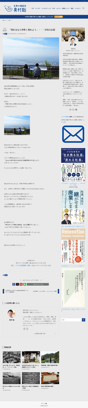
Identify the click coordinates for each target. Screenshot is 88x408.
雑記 (6, 33)
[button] (13, 284)
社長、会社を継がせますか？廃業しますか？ (73, 226)
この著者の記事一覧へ (40, 333)
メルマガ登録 (58, 16)
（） (23, 265)
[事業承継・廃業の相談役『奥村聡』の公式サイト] (15, 8)
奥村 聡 (11, 320)
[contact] (84, 1)
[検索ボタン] (83, 8)
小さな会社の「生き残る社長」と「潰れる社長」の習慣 (73, 184)
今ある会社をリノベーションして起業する (72, 265)
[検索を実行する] (83, 319)
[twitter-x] (82, 1)
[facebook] (80, 1)
